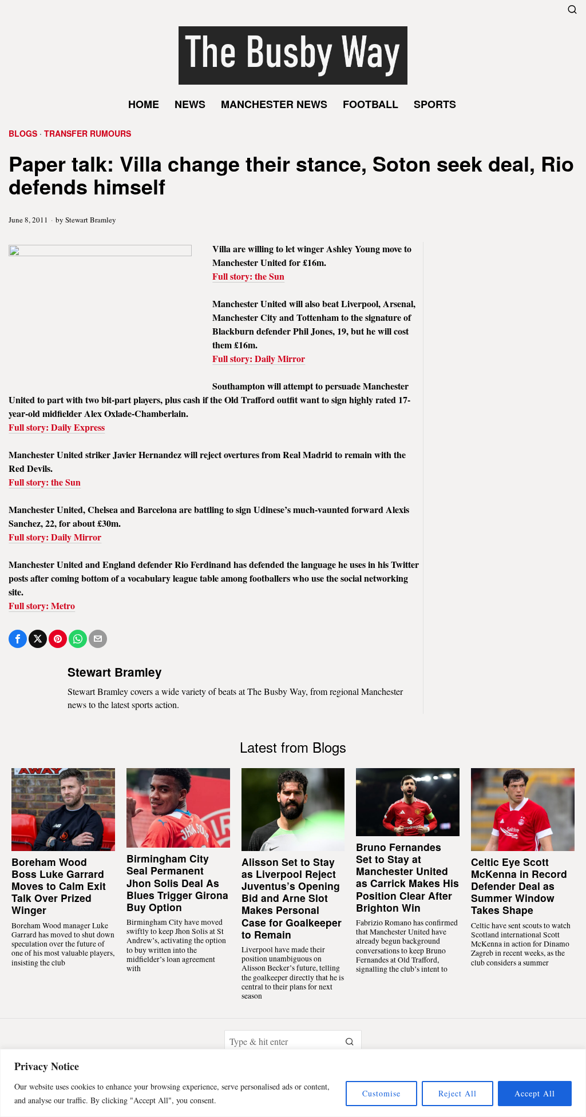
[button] (350, 1041)
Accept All (534, 1093)
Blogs (23, 133)
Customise (381, 1093)
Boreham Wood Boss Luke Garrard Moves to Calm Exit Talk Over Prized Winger (58, 886)
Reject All (457, 1093)
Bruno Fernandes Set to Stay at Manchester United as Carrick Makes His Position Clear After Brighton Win (407, 877)
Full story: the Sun (248, 276)
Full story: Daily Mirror (258, 358)
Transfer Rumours (87, 133)
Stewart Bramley (90, 219)
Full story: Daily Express (57, 427)
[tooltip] (18, 639)
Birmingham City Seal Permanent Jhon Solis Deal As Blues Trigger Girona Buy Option (177, 882)
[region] (293, 1083)
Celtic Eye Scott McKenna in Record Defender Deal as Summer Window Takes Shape (519, 886)
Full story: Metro (42, 605)
